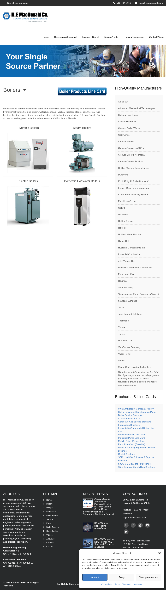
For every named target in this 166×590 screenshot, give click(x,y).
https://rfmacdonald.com (134, 517)
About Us (50, 539)
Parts (48, 523)
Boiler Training (52, 527)
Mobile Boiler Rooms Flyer (131, 441)
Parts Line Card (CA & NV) (131, 444)
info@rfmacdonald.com (151, 3)
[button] (159, 553)
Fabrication (51, 512)
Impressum (137, 584)
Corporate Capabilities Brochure (134, 421)
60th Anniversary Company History (136, 408)
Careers (49, 543)
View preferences (148, 577)
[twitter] (126, 531)
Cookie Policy (107, 584)
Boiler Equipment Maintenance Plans (137, 412)
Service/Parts (111, 37)
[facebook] (133, 525)
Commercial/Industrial (65, 37)
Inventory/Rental (90, 37)
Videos (49, 535)
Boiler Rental (52, 515)
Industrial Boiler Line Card (131, 434)
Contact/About (156, 37)
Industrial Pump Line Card (131, 438)
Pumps (49, 508)
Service (49, 519)
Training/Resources (133, 37)
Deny (122, 577)
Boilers (49, 504)
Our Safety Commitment (70, 584)
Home (45, 37)
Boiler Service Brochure (130, 415)
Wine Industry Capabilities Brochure (136, 467)
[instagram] (147, 525)
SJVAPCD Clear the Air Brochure (135, 463)
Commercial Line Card (130, 418)
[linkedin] (126, 525)
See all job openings (17, 3)
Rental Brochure (126, 454)
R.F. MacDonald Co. (20, 582)
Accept (95, 577)
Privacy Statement (123, 584)
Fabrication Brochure (129, 425)
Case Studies (52, 531)
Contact (49, 546)
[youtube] (140, 525)
